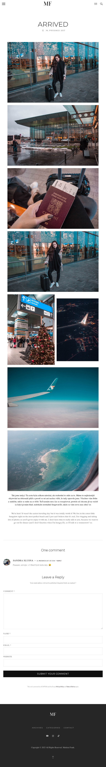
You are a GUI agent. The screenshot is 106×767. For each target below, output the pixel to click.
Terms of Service (71, 687)
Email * (7, 645)
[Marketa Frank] (53, 713)
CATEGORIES (53, 728)
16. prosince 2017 (55, 30)
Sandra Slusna (23, 560)
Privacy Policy (60, 687)
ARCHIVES (37, 728)
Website (7, 657)
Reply (59, 561)
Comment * (9, 591)
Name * (6, 634)
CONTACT (69, 728)
